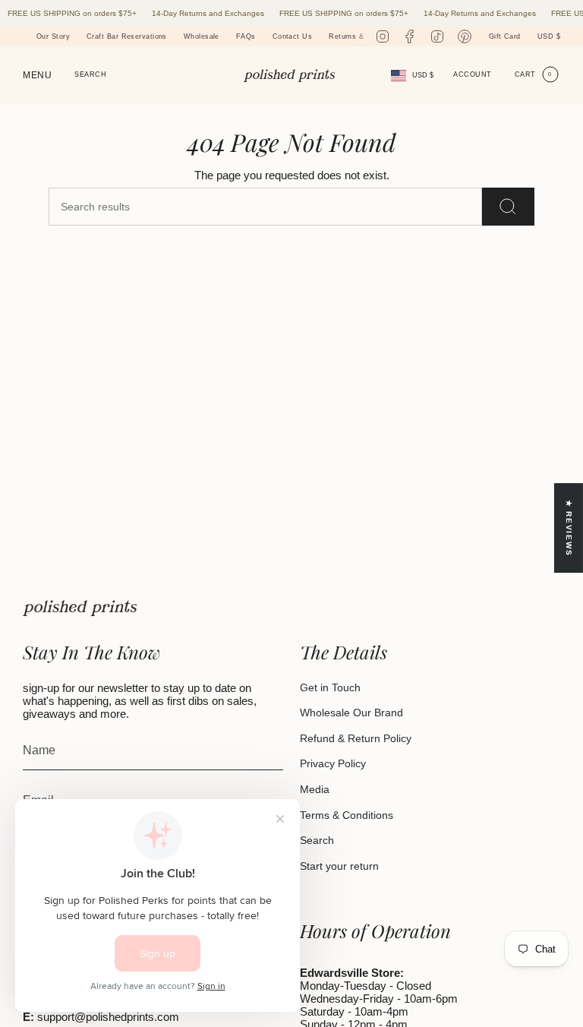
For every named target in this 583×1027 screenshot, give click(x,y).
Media (314, 789)
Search (317, 840)
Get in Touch (330, 687)
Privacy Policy (333, 763)
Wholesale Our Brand (351, 712)
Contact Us (278, 36)
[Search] (508, 207)
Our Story (40, 36)
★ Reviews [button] (569, 528)
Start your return (339, 866)
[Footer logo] (80, 608)
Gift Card (505, 36)
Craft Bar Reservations (114, 36)
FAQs (232, 36)
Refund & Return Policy (355, 738)
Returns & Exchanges (353, 36)
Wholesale (188, 36)
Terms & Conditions (346, 815)
